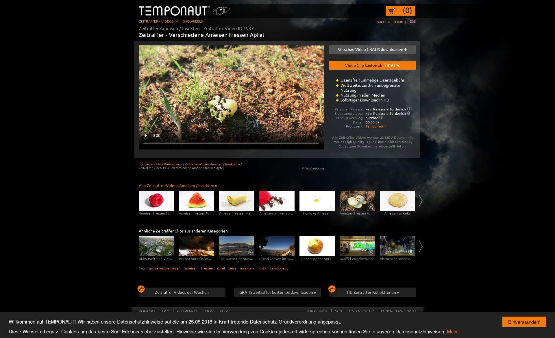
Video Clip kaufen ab (372, 65)
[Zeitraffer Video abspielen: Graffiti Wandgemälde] (357, 246)
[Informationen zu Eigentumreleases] (408, 113)
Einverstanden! (524, 321)
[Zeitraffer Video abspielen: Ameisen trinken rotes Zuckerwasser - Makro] (277, 201)
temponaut (279, 268)
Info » (401, 146)
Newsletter (216, 311)
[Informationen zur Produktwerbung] (381, 117)
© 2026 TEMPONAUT (398, 311)
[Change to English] (413, 21)
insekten (247, 268)
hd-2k (262, 268)
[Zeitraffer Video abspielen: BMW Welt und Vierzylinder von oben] (156, 246)
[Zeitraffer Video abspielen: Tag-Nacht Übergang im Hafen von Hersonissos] (236, 246)
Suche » (383, 21)
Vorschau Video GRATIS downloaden (371, 49)
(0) (407, 10)
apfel (221, 268)
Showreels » (194, 21)
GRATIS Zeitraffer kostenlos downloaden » (277, 292)
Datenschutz (361, 311)
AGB (338, 311)
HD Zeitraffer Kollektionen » (373, 292)
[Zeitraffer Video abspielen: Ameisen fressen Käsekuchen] (236, 201)
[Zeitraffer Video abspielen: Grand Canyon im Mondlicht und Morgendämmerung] (277, 246)
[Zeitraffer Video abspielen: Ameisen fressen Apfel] (357, 201)
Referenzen (187, 311)
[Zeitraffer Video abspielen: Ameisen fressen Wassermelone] (196, 201)
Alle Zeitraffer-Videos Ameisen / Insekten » (178, 185)
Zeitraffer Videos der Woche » (182, 292)
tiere (232, 268)
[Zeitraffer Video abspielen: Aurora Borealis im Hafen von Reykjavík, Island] (196, 246)
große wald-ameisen (165, 268)
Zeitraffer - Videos (156, 21)
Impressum (317, 311)
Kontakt (147, 311)
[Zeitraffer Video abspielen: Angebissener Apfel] (317, 246)
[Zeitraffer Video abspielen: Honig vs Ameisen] (317, 201)
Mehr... (454, 331)
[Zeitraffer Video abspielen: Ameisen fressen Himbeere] (156, 201)
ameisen (190, 268)
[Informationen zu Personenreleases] (408, 108)
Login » (400, 21)
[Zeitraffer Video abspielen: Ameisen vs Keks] (397, 201)
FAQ (165, 311)
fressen (207, 268)
